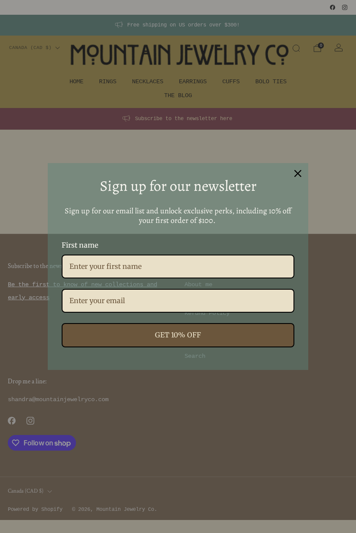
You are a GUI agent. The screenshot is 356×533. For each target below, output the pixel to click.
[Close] (297, 173)
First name (80, 245)
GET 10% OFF (178, 334)
